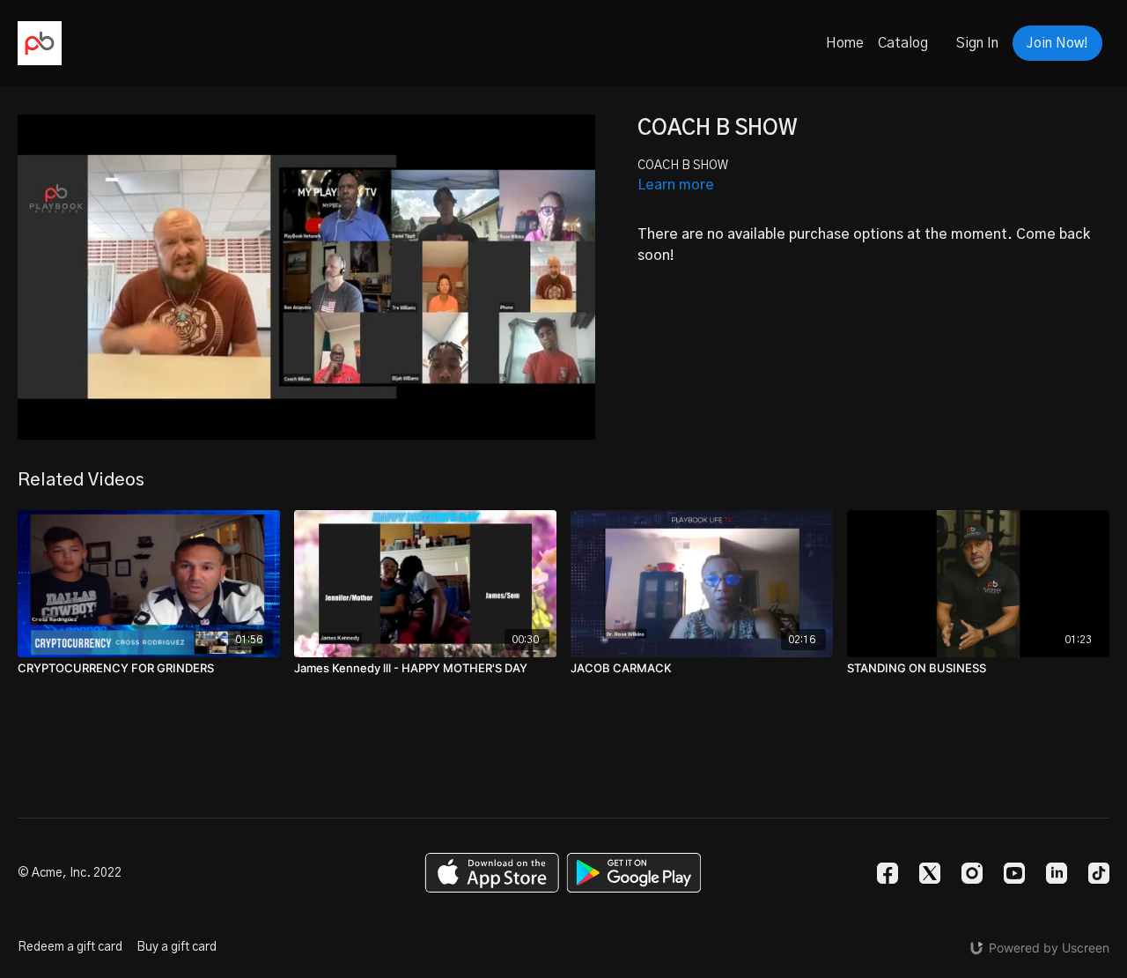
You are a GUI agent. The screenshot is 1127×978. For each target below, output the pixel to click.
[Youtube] (1014, 873)
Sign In (977, 43)
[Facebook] (887, 873)
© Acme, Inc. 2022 (70, 873)
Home (845, 43)
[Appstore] (491, 873)
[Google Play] (634, 873)
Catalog (903, 43)
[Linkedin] (1056, 873)
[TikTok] (1098, 873)
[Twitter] (929, 873)
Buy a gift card (176, 947)
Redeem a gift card (70, 947)
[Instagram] (972, 873)
